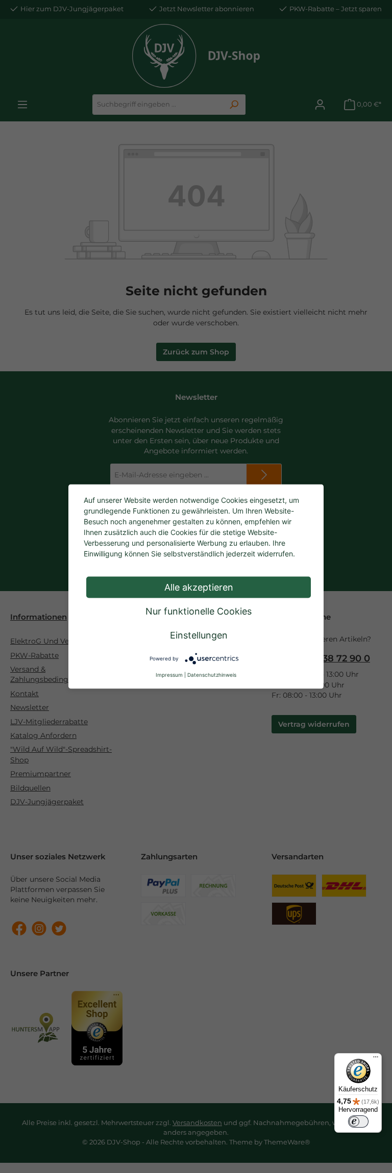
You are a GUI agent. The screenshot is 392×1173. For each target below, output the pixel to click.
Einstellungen (199, 635)
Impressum (169, 675)
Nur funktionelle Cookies (198, 611)
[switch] (358, 1121)
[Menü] (376, 1059)
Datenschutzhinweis (211, 675)
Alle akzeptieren (198, 587)
